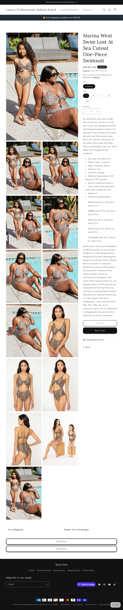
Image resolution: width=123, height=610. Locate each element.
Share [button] (87, 347)
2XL (88, 101)
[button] (70, 9)
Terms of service (91, 604)
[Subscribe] (46, 584)
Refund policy (59, 570)
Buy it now (100, 330)
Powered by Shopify (51, 604)
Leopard (90, 87)
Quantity (86, 106)
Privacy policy (78, 604)
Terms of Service (44, 570)
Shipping (86, 71)
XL (110, 96)
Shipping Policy (73, 570)
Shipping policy (104, 604)
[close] (120, 17)
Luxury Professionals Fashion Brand (31, 604)
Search (31, 570)
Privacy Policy (88, 570)
